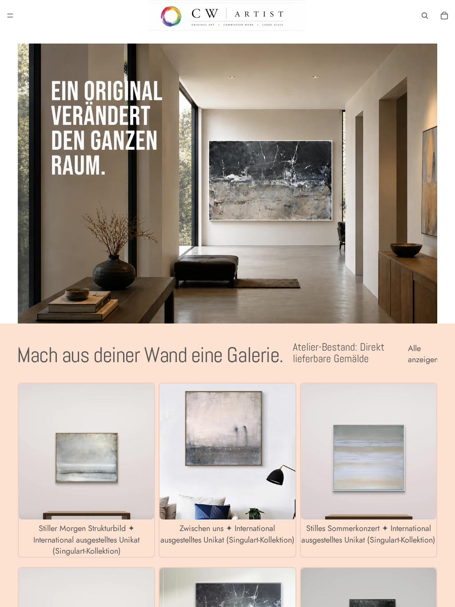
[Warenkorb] (444, 15)
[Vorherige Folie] (32, 451)
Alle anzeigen (422, 354)
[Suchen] (425, 15)
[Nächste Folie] (141, 451)
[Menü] (10, 15)
